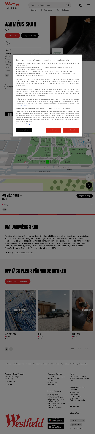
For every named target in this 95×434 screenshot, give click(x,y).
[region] (47, 95)
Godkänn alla (71, 130)
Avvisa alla (53, 130)
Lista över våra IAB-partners (25, 124)
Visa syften (24, 130)
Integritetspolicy (24, 105)
